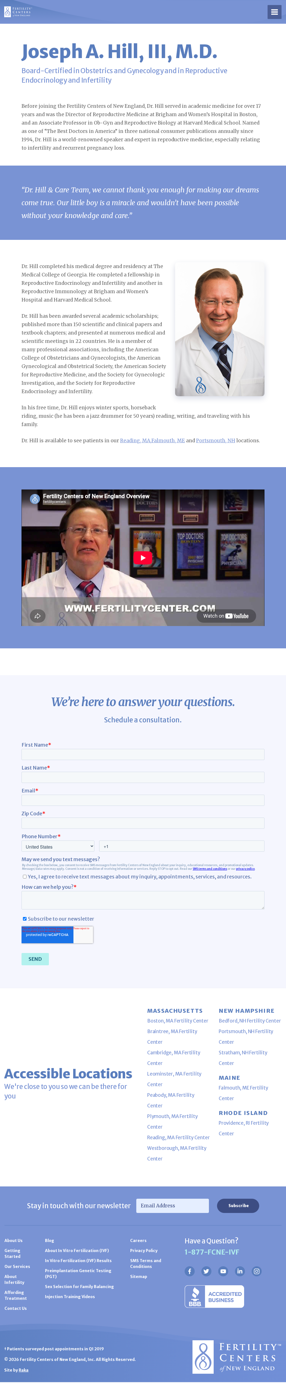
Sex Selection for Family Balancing (79, 1286)
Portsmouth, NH (215, 441)
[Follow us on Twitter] (206, 1271)
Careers (138, 1240)
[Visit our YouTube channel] (223, 1271)
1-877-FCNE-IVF (212, 1252)
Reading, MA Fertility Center (178, 1137)
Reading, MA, (135, 441)
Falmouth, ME (168, 441)
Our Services (17, 1266)
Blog (49, 1240)
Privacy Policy (144, 1250)
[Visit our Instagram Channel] (257, 1271)
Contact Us (15, 1308)
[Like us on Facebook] (190, 1271)
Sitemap (138, 1276)
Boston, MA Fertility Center (177, 1021)
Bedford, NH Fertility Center (250, 1021)
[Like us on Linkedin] (240, 1271)
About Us (13, 1240)
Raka (23, 1370)
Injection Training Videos (70, 1296)
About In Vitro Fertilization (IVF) (77, 1250)
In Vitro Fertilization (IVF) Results (78, 1260)
